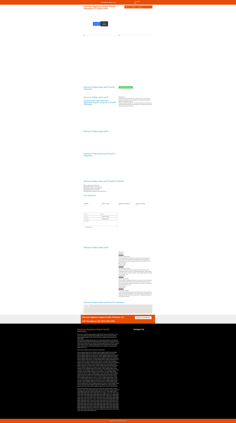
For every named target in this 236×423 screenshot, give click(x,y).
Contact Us (140, 6)
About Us (127, 6)
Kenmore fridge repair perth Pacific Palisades (99, 88)
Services (133, 6)
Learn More (96, 23)
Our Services (104, 24)
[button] (135, 298)
